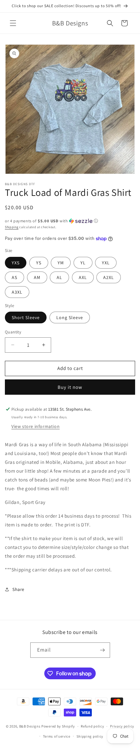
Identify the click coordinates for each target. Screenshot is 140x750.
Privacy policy (122, 726)
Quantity (13, 332)
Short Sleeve (26, 317)
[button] (13, 23)
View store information (35, 426)
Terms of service (56, 736)
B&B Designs (30, 726)
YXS (16, 263)
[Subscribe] (102, 650)
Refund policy (92, 726)
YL (83, 263)
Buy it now (70, 387)
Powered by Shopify (58, 726)
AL (59, 277)
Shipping (12, 227)
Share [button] (18, 589)
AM (37, 277)
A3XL (17, 292)
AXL (83, 277)
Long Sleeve (69, 317)
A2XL (108, 277)
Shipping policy (90, 736)
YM (61, 263)
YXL (106, 263)
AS (14, 277)
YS (38, 263)
